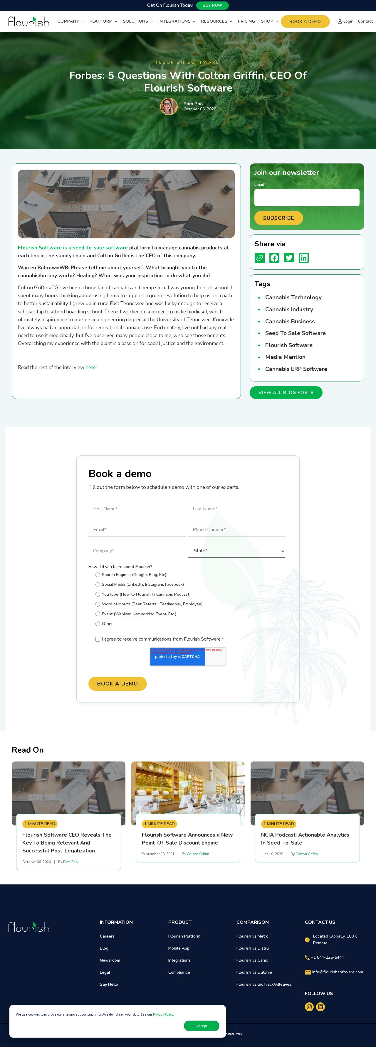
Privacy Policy (163, 1014)
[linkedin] (320, 1006)
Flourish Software (289, 345)
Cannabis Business (290, 321)
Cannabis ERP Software (296, 369)
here (90, 367)
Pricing (246, 21)
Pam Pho (193, 104)
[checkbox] (186, 600)
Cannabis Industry (289, 309)
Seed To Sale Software (295, 333)
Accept (202, 1026)
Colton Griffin (198, 854)
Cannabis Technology (293, 297)
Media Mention (285, 357)
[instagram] (309, 1006)
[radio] (190, 575)
